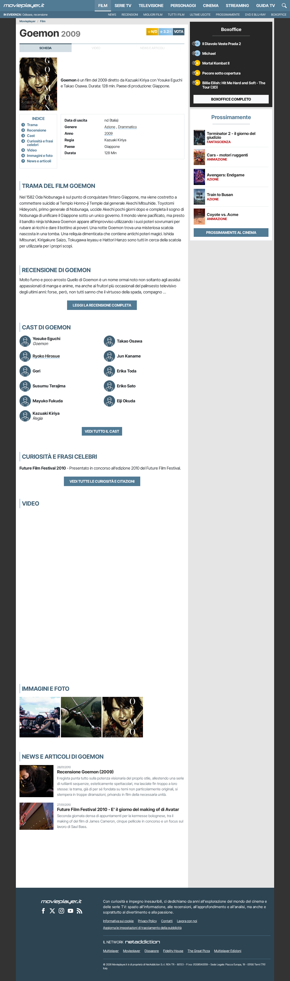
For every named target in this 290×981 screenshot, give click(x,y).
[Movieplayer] (61, 901)
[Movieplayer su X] (52, 911)
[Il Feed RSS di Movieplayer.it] (79, 911)
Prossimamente (228, 14)
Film (102, 5)
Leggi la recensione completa (102, 305)
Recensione (36, 130)
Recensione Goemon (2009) (85, 772)
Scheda (45, 48)
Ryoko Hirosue (46, 356)
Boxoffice (278, 14)
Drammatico (127, 127)
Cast (31, 135)
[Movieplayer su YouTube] (70, 911)
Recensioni (130, 14)
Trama (32, 124)
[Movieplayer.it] (24, 5)
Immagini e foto (40, 155)
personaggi (183, 5)
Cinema (211, 5)
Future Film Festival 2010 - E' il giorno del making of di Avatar (118, 809)
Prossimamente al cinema (231, 232)
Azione (109, 127)
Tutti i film (176, 14)
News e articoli (39, 161)
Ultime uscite (200, 14)
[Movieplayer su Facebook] (43, 911)
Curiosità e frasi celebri (40, 143)
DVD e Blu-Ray (255, 14)
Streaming (237, 5)
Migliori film (152, 14)
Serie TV (123, 5)
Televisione (151, 5)
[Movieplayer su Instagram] (61, 911)
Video (32, 150)
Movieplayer (27, 21)
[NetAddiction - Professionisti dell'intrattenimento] (142, 942)
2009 (108, 133)
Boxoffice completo (231, 99)
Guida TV (265, 5)
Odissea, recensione (35, 14)
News (112, 14)
